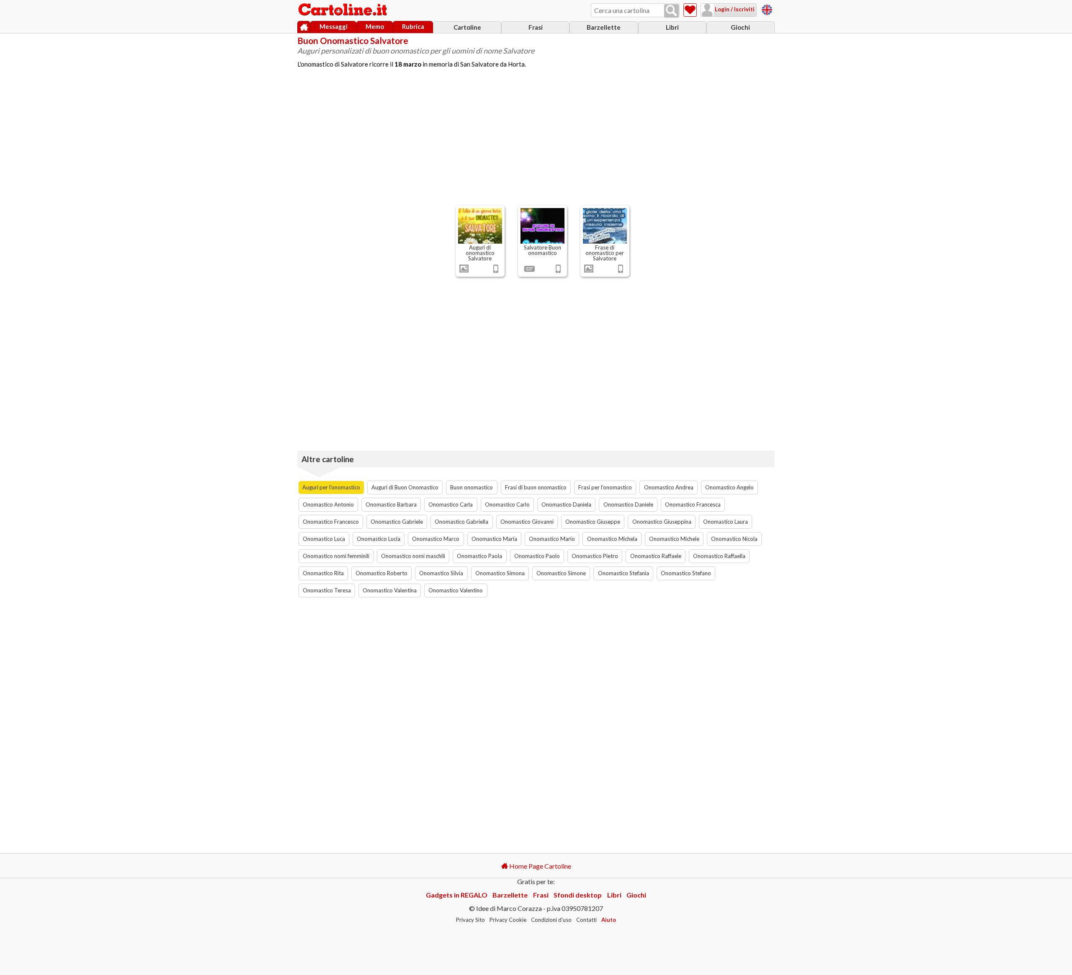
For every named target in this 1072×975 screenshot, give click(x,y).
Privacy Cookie (508, 919)
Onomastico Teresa (327, 590)
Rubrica (413, 26)
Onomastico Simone (561, 573)
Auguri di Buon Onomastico (404, 487)
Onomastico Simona (500, 573)
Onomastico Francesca (693, 504)
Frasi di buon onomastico (536, 487)
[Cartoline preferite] (690, 10)
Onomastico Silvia (441, 573)
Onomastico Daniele (628, 504)
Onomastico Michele (674, 538)
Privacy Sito (470, 919)
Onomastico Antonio (328, 504)
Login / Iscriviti (734, 9)
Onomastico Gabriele (397, 521)
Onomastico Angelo (729, 487)
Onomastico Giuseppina (661, 521)
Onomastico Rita (323, 573)
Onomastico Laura (725, 521)
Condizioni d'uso (551, 919)
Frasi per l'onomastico (605, 487)
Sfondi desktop (578, 895)
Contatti (586, 919)
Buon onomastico (471, 487)
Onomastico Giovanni (527, 521)
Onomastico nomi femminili (336, 556)
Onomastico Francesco (331, 521)
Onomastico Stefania (623, 573)
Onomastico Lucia (378, 538)
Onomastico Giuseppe (592, 521)
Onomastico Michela (612, 538)
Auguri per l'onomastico (331, 487)
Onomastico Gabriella (461, 521)
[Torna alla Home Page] (343, 10)
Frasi (535, 27)
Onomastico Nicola (734, 538)
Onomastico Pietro (595, 556)
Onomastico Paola (479, 556)
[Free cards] (767, 9)
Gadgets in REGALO (456, 895)
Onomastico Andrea (668, 487)
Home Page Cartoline (539, 866)
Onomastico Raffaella (719, 556)
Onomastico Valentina (390, 590)
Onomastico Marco (435, 538)
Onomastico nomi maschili (413, 556)
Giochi (740, 27)
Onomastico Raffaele (655, 556)
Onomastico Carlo (507, 504)
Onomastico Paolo (537, 556)
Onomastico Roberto (381, 573)
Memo (375, 26)
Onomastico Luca (324, 538)
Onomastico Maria (494, 538)
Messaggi (334, 26)
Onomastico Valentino (455, 590)
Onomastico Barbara (391, 504)
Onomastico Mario (552, 538)
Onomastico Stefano (686, 573)
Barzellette (604, 27)
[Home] (304, 27)
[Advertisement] (536, 140)
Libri (672, 27)
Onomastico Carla (450, 504)
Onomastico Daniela (566, 504)
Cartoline (467, 27)
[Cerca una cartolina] (671, 11)
